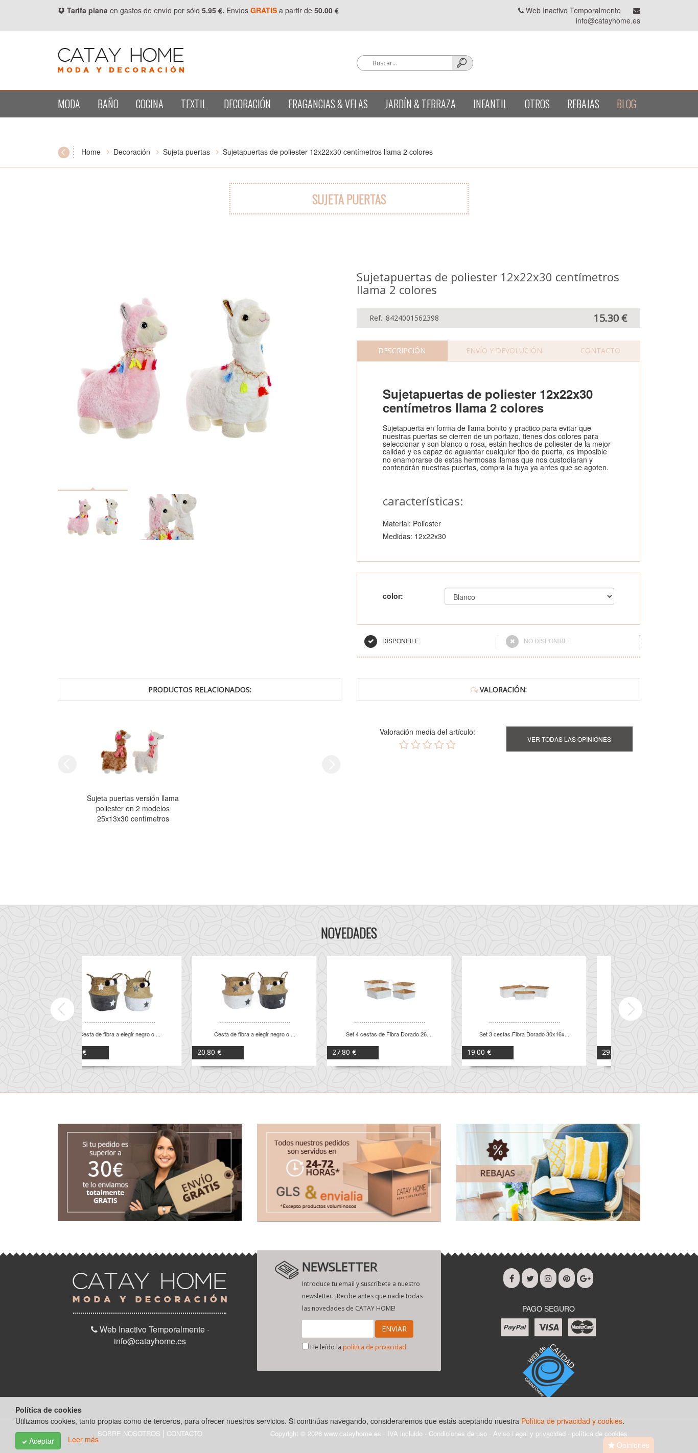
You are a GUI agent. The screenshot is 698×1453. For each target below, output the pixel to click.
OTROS (537, 103)
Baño (108, 103)
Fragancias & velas (328, 103)
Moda (69, 103)
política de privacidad (374, 1347)
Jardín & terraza (420, 103)
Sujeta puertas (186, 152)
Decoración (247, 103)
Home (91, 152)
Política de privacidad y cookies (571, 1421)
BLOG (626, 103)
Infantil (490, 103)
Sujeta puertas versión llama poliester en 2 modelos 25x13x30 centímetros (133, 808)
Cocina (150, 103)
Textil (193, 103)
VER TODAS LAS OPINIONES (569, 739)
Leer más (83, 1440)
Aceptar (40, 1441)
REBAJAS (583, 103)
